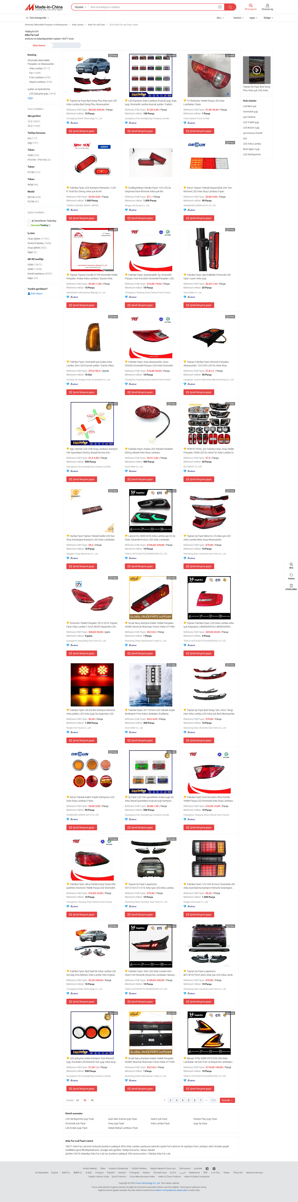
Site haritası (184, 1168)
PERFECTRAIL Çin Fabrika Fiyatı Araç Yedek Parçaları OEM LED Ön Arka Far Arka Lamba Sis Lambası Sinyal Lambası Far (208, 450)
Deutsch (122, 1172)
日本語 (89, 1172)
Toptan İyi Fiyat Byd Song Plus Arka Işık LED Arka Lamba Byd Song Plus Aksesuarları (91, 102)
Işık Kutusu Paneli (252, 133)
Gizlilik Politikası (139, 1168)
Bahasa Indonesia (254, 1172)
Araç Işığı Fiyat (116, 1123)
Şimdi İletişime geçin (83, 131)
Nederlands (194, 1172)
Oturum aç (267, 9)
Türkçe (226, 1172)
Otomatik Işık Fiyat (75, 1123)
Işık (245, 138)
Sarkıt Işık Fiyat (159, 1118)
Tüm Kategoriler (37, 17)
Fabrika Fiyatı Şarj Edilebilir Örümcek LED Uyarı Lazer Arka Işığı (207, 276)
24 (77, 1100)
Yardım (237, 17)
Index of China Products (169, 1176)
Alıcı (219, 17)
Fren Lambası (40, 77)
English (54, 1172)
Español (111, 1172)
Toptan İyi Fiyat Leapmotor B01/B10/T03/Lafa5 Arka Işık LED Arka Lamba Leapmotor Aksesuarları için (208, 973)
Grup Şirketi (37, 247)
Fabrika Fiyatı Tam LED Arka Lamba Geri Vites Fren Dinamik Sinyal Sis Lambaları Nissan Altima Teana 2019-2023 (150, 973)
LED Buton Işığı (251, 127)
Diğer (30, 98)
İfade (103, 1168)
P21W (34, 172)
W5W (33, 184)
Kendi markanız (40, 273)
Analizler (198, 1168)
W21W (34, 197)
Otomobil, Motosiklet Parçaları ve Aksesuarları (41, 62)
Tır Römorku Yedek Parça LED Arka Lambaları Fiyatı (203, 102)
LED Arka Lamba (252, 143)
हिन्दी (205, 1172)
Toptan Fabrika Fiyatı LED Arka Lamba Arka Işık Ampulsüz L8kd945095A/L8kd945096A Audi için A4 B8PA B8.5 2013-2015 (208, 624)
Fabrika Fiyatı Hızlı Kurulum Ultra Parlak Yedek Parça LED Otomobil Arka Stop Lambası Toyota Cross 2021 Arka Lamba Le (208, 798)
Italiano (146, 1172)
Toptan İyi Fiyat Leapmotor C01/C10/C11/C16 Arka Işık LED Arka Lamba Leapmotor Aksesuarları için (149, 886)
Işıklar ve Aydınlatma (39, 89)
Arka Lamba (39, 68)
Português (134, 1172)
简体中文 (66, 1172)
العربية (183, 1172)
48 (92, 1100)
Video (114, 55)
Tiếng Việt (238, 1172)
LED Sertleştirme (252, 154)
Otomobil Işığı (250, 111)
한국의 (173, 1172)
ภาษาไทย (215, 1172)
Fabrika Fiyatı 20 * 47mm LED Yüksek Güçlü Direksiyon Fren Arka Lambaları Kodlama (150, 711)
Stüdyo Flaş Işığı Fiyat (205, 1118)
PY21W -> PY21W (39, 159)
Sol (32, 138)
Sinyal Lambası (40, 81)
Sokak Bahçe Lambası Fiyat (123, 1127)
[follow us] (214, 1168)
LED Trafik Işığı (251, 122)
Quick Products (119, 1176)
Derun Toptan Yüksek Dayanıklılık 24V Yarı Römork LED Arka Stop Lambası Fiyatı (207, 189)
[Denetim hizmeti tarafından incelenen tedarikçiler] (43, 220)
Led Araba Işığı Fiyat (76, 1127)
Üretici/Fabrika (39, 243)
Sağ (33, 142)
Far (35, 72)
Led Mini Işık (249, 106)
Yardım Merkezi (90, 1168)
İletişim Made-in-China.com (163, 1168)
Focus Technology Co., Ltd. (148, 1183)
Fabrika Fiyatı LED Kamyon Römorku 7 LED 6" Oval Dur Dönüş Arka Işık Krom (91, 189)
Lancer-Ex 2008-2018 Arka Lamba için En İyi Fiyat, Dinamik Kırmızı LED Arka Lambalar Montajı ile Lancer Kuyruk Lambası (150, 537)
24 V (34, 125)
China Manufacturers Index (142, 1176)
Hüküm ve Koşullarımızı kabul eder (171, 1190)
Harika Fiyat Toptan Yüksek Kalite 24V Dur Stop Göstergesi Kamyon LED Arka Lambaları (90, 537)
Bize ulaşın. (36, 293)
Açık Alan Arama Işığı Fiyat (122, 1118)
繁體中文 (78, 1172)
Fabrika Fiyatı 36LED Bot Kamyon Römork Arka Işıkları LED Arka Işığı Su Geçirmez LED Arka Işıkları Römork (90, 711)
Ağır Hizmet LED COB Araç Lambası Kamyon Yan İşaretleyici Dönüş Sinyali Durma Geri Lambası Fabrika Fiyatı (92, 450)
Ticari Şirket (38, 238)
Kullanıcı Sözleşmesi (118, 1168)
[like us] (207, 1168)
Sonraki (226, 1100)
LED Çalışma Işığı (42, 93)
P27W (33, 201)
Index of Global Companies (197, 1176)
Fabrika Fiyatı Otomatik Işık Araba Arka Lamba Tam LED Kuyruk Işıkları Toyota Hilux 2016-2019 (90, 363)
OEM (35, 269)
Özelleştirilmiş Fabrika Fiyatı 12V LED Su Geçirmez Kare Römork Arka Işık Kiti (148, 189)
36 (84, 1100)
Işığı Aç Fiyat (200, 1123)
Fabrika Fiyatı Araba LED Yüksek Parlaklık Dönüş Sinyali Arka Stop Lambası (149, 450)
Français (99, 1172)
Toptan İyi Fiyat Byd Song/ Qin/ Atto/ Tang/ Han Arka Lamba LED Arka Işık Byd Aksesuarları (209, 711)
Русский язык (159, 1172)
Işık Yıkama (249, 116)
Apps (252, 17)
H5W (33, 155)
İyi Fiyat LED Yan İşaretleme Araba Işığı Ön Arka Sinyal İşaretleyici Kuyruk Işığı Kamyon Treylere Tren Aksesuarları (149, 798)
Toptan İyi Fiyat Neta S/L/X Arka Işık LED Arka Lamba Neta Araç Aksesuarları (207, 537)
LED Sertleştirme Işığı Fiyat (79, 1118)
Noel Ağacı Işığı (251, 149)
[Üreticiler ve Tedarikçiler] (43, 7)
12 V (34, 121)
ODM (35, 264)
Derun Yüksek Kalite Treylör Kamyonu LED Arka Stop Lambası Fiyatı (90, 798)
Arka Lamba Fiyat (160, 1123)
